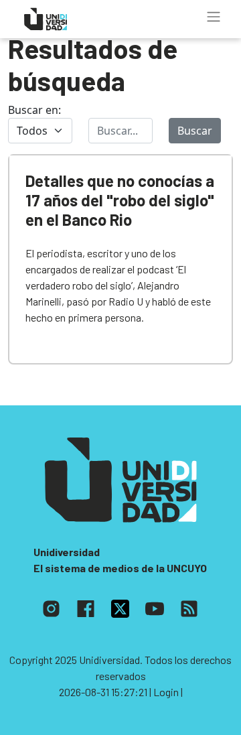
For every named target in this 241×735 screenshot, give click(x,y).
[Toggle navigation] (213, 16)
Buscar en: (34, 110)
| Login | (166, 691)
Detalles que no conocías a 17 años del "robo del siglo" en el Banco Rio (119, 200)
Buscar (194, 130)
